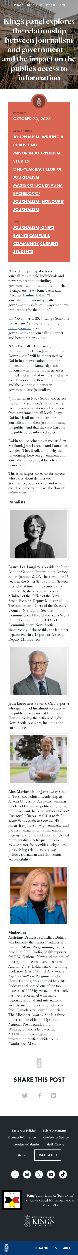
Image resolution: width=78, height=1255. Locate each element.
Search (65, 1248)
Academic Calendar (26, 1144)
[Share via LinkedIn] (53, 1096)
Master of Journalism (38, 185)
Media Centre (55, 1144)
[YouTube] (51, 1174)
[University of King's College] (39, 1221)
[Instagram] (27, 1174)
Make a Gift (47, 1155)
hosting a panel (19, 327)
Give (62, 5)
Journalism (26, 209)
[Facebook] (15, 1174)
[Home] (6, 1248)
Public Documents (54, 1130)
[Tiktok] (63, 1174)
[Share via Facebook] (39, 1096)
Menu (43, 1248)
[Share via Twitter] (25, 1096)
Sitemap (22, 1155)
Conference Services (56, 1137)
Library (18, 5)
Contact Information (22, 1137)
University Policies (24, 1130)
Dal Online (34, 5)
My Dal (50, 5)
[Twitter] (39, 1174)
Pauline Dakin (34, 295)
